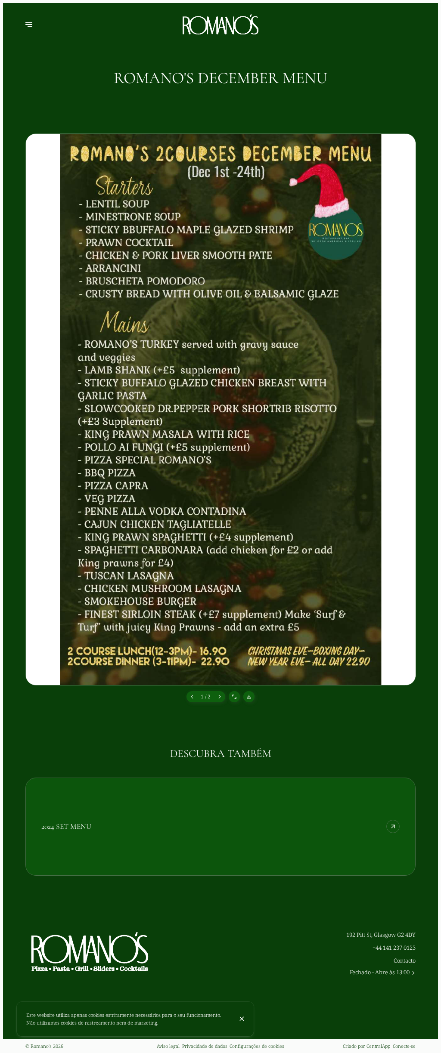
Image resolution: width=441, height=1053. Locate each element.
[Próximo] (219, 696)
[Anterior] (192, 696)
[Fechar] (242, 1018)
